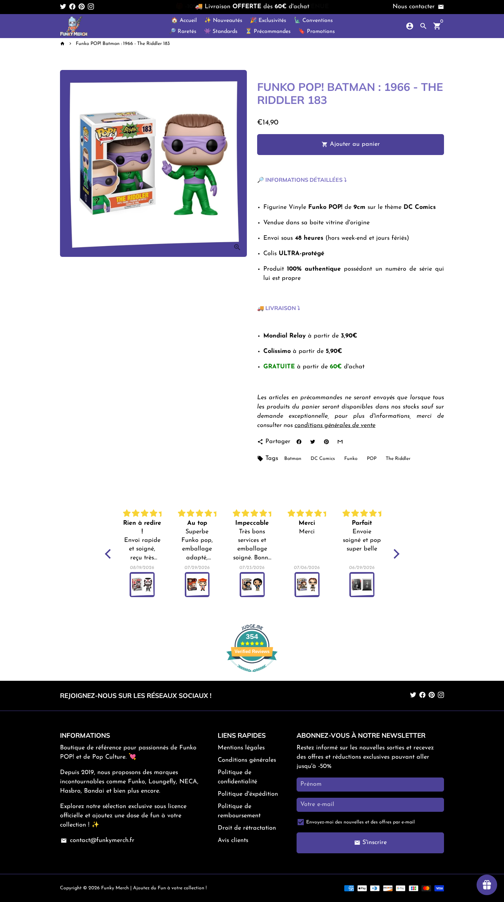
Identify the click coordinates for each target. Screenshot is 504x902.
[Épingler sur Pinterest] (326, 442)
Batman (292, 458)
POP (371, 458)
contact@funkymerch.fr (97, 841)
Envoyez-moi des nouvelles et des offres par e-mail (360, 822)
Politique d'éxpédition (248, 794)
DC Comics (323, 458)
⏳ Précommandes (268, 31)
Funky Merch (115, 888)
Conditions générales (247, 760)
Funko (351, 458)
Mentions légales (241, 748)
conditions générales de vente (335, 426)
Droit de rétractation (247, 828)
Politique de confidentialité (237, 777)
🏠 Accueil (184, 20)
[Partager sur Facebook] (298, 442)
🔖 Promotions (316, 31)
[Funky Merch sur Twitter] (63, 7)
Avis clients (233, 841)
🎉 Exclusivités (268, 20)
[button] (109, 554)
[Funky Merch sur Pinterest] (82, 7)
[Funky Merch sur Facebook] (72, 7)
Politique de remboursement (239, 811)
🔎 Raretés (182, 31)
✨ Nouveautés (223, 20)
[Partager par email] (340, 442)
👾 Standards (221, 31)
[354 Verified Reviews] (252, 676)
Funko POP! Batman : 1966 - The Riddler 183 (123, 43)
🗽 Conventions (313, 20)
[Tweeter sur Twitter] (312, 442)
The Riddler (398, 458)
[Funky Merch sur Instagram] (91, 7)
